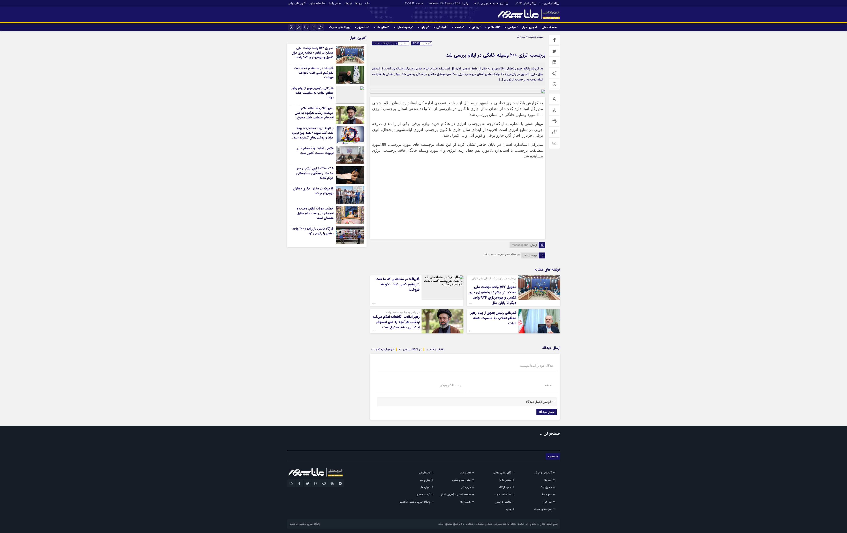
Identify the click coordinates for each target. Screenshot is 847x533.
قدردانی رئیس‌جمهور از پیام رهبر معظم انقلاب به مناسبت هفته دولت (493, 318)
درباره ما (425, 487)
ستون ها (547, 494)
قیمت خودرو (423, 494)
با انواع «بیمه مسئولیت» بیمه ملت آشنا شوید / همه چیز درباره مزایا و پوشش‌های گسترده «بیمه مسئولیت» (313, 135)
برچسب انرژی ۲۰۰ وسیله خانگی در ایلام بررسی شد (495, 55)
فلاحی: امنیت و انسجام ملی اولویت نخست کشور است (315, 150)
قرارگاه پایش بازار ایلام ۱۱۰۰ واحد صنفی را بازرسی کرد (313, 231)
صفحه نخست (535, 36)
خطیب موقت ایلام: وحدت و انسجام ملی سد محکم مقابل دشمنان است (315, 213)
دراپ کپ (466, 487)
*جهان (425, 27)
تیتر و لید (425, 480)
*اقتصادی (494, 27)
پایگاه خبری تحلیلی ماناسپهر (414, 502)
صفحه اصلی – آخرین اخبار (456, 494)
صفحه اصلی (549, 27)
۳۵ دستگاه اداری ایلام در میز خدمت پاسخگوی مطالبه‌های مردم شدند (315, 173)
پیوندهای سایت (339, 27)
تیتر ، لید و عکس (461, 480)
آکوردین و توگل (543, 473)
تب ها (548, 480)
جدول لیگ (546, 487)
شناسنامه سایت (317, 3)
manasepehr (520, 245)
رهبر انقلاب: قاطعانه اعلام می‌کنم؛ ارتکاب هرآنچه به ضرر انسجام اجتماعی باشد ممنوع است (395, 322)
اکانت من (465, 473)
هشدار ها (465, 502)
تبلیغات (348, 3)
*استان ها (383, 27)
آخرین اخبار (529, 27)
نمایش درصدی (503, 502)
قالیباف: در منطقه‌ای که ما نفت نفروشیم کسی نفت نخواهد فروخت (397, 284)
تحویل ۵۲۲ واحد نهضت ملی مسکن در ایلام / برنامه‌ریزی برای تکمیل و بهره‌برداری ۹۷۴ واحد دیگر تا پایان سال (492, 295)
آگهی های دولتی (296, 3)
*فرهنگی (442, 27)
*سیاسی (512, 27)
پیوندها (358, 3)
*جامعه (459, 27)
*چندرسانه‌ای (405, 27)
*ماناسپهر (363, 27)
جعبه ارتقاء (505, 487)
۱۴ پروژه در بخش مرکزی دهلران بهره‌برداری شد (313, 191)
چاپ (508, 509)
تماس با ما (335, 3)
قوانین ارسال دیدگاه (538, 401)
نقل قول (547, 502)
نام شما (548, 385)
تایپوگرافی (424, 473)
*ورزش (476, 27)
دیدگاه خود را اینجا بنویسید (536, 365)
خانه (367, 3)
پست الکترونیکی (450, 385)
